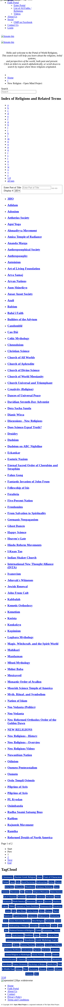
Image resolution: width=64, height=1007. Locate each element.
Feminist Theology (27, 945)
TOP (3, 977)
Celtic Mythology (18, 338)
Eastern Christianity (20, 964)
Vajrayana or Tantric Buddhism (27, 906)
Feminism (29, 974)
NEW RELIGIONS (19, 729)
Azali (10, 300)
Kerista (12, 618)
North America (19, 901)
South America (18, 935)
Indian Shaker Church (22, 557)
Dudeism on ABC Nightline (24, 446)
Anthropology (42, 882)
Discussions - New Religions (24, 421)
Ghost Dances (16, 526)
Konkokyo (14, 624)
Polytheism (50, 921)
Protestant (21, 897)
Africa (41, 911)
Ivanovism (14, 573)
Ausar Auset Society (20, 294)
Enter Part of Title (13, 187)
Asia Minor (21, 911)
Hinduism (49, 897)
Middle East (52, 964)
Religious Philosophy (41, 892)
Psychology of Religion (37, 964)
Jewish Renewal (17, 586)
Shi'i (22, 892)
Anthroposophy (17, 256)
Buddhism (29, 935)
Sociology (39, 945)
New (25, 969)
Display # (9, 190)
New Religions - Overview (23, 742)
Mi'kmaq (58, 969)
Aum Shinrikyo (17, 287)
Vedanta (49, 911)
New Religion (38, 921)
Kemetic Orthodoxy (20, 605)
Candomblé (14, 325)
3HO (10, 198)
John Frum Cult (17, 592)
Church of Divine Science (23, 370)
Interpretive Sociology (14, 940)
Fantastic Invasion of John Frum (28, 481)
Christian (55, 950)
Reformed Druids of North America (30, 837)
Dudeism (13, 440)
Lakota (4, 906)
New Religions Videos (21, 748)
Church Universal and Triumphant (29, 382)
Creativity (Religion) (20, 389)
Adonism (13, 211)
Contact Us (12, 25)
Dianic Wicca (15, 414)
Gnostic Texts (44, 926)
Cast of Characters (52, 877)
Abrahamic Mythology (44, 887)
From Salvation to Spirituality (26, 513)
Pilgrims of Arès (17, 786)
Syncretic (48, 901)
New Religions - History (22, 736)
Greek (38, 930)
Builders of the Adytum (22, 319)
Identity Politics (37, 955)
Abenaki (43, 969)
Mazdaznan (15, 656)
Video (11, 906)
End (9, 863)
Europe (5, 882)
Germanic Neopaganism (22, 519)
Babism (12, 306)
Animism (5, 892)
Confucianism (27, 950)
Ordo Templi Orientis (21, 780)
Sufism (51, 882)
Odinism (12, 761)
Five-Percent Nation (20, 500)
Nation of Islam (17, 700)
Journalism (34, 926)
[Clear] (56, 188)
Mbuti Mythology (18, 662)
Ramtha (12, 831)
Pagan (36, 935)
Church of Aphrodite (20, 363)
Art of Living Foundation (23, 268)
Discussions (15, 892)
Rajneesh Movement (20, 824)
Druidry (12, 433)
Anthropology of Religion (18, 926)
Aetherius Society (18, 217)
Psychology (33, 969)
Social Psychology (28, 882)
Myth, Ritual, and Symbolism (26, 694)
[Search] (53, 188)
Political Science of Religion (22, 930)
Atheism (29, 892)
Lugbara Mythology (20, 637)
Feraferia (13, 494)
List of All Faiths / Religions (22, 9)
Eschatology (55, 916)
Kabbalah (13, 599)
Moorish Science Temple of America (30, 688)
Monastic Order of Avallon (24, 681)
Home (10, 985)
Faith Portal (13, 988)
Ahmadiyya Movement (22, 230)
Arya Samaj (15, 275)
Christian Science (18, 351)
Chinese (48, 955)
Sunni (57, 887)
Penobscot (57, 901)
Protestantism (48, 930)
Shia (6, 930)
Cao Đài (12, 332)
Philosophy (19, 887)
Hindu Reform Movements (24, 545)
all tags (10, 181)
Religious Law (44, 916)
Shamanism (31, 901)
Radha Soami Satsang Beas (25, 812)
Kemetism (13, 611)
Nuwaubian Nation (19, 755)
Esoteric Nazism (17, 459)
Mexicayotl (14, 675)
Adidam (12, 205)
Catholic (40, 901)
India (18, 882)
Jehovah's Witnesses (20, 580)
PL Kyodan (14, 799)
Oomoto (12, 774)
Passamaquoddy (46, 906)
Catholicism (31, 897)
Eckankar (13, 452)
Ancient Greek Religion (25, 877)
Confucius (40, 897)
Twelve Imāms (32, 911)
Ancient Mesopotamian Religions (39, 959)
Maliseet (19, 969)
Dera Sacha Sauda (19, 408)
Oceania (50, 969)
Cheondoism (15, 344)
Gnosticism (58, 906)
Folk (13, 911)
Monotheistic (29, 940)
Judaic (8, 911)
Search (4, 88)
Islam (39, 877)
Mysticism (45, 950)
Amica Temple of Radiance (24, 236)
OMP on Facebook (23, 22)
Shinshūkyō (57, 959)
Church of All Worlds (21, 357)
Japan (12, 882)
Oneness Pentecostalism (22, 767)
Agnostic (37, 950)
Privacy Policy (14, 997)
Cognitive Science (20, 916)
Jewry (6, 921)
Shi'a (36, 974)
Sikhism (43, 935)
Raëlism (12, 818)
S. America (21, 959)
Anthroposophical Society (23, 249)
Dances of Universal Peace (24, 395)
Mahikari (13, 650)
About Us (12, 991)
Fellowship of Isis (18, 487)
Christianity (8, 877)
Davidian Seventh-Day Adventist (28, 401)
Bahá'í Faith (15, 313)
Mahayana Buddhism (12, 950)
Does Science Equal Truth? (24, 427)
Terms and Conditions (18, 999)
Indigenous (33, 916)
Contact (11, 994)
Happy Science (16, 532)
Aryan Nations (16, 281)
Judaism (56, 955)
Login (10, 28)
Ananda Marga (17, 243)
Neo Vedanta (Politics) (21, 707)
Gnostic (54, 926)
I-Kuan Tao (14, 551)
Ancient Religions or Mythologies (17, 955)
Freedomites (15, 507)
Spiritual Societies (9, 959)
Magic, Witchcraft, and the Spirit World (32, 643)
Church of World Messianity (25, 376)
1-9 (9, 178)
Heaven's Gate (16, 538)
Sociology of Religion (53, 945)
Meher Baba (15, 669)
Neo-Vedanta (15, 713)
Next (9, 860)
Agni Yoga (14, 224)
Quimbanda (15, 805)
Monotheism (29, 887)
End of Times (53, 935)
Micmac (16, 945)
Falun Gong (15, 475)
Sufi (60, 926)
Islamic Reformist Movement (20, 921)
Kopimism (14, 631)
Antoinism (14, 262)
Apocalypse (7, 964)
